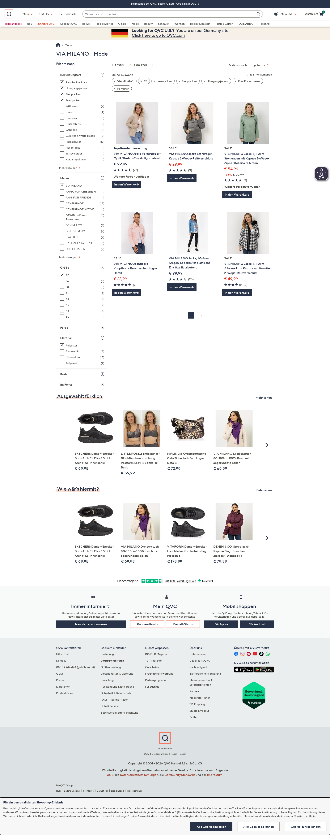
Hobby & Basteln (200, 23)
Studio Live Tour (199, 710)
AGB (110, 775)
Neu (29, 23)
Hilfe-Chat (62, 654)
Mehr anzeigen (68, 167)
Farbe (64, 327)
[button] (281, 14)
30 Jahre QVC (46, 23)
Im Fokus (66, 384)
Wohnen (179, 23)
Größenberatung (111, 667)
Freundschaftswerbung (159, 673)
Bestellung (107, 654)
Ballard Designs (72, 790)
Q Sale (122, 23)
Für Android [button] (257, 624)
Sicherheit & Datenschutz (116, 693)
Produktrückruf (65, 693)
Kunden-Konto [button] (147, 624)
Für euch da (152, 686)
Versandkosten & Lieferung (117, 673)
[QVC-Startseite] (58, 45)
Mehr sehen (264, 397)
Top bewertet (105, 23)
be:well (86, 23)
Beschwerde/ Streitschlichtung (119, 712)
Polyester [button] (123, 88)
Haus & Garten (224, 23)
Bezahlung (107, 680)
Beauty (148, 23)
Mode (135, 23)
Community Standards (179, 775)
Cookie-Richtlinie (304, 816)
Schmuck (163, 23)
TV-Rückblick (67, 13)
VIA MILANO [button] (125, 81)
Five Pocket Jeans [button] (249, 81)
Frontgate (88, 790)
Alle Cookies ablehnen (258, 826)
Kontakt (61, 660)
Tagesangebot (13, 23)
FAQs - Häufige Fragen (114, 699)
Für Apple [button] (221, 624)
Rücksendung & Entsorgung (117, 686)
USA (146, 753)
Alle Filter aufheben (259, 74)
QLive (60, 673)
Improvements (134, 790)
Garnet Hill (102, 790)
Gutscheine (152, 667)
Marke (64, 178)
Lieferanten (63, 686)
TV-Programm (153, 660)
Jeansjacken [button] (164, 81)
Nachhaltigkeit (198, 667)
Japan (183, 753)
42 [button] (145, 81)
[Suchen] (259, 14)
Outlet (193, 717)
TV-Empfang (197, 704)
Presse (60, 680)
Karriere (194, 691)
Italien (174, 753)
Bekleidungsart (70, 75)
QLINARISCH (247, 23)
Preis (63, 374)
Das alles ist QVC (199, 660)
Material (66, 338)
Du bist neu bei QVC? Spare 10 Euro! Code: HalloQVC (164, 3)
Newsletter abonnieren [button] (91, 624)
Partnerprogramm (156, 680)
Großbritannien (160, 753)
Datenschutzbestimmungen (139, 775)
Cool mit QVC (68, 23)
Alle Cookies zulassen (211, 826)
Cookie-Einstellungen (306, 826)
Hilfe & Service (110, 706)
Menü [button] (26, 13)
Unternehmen (197, 654)
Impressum (214, 775)
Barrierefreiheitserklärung (205, 673)
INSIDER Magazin (156, 654)
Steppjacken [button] (189, 81)
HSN (58, 790)
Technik (265, 23)
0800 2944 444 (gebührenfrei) (75, 667)
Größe (64, 267)
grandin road (117, 790)
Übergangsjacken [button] (217, 81)
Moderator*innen (199, 697)
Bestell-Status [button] (183, 624)
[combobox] (168, 14)
